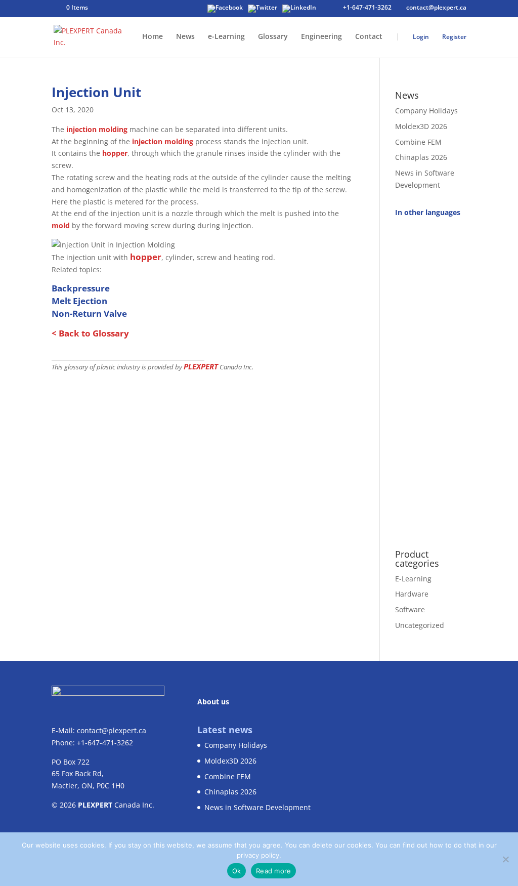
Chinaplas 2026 (421, 157)
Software (410, 609)
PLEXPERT (201, 366)
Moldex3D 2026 (421, 126)
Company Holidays (426, 110)
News (185, 37)
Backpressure (81, 288)
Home (152, 37)
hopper (114, 153)
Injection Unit (96, 92)
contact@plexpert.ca (111, 730)
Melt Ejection (79, 301)
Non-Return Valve (89, 313)
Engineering (321, 37)
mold (61, 225)
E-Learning (413, 578)
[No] (505, 859)
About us (213, 701)
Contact (368, 37)
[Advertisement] (430, 377)
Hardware (411, 594)
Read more (273, 871)
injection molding (96, 129)
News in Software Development (257, 807)
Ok (236, 871)
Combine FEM (418, 142)
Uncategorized (419, 625)
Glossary (273, 37)
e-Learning (226, 37)
